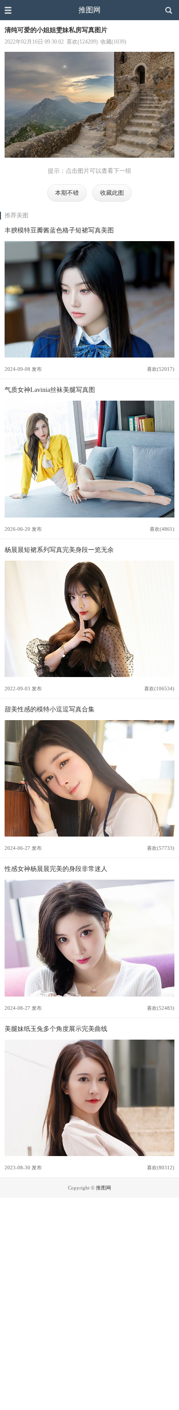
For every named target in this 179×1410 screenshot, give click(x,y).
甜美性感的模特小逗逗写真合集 (50, 709)
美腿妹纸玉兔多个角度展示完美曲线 (56, 1028)
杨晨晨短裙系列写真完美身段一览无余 (59, 549)
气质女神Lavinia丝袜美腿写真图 (50, 389)
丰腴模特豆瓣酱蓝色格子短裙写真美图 (59, 230)
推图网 (89, 10)
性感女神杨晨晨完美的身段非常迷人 (56, 868)
